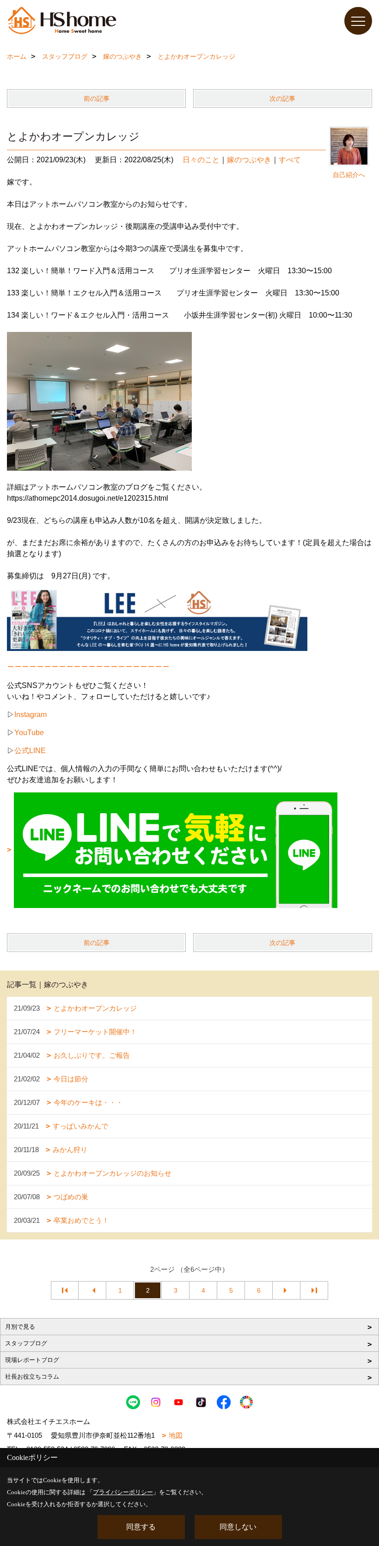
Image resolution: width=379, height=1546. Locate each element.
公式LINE (30, 751)
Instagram (30, 714)
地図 (176, 1435)
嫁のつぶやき (249, 160)
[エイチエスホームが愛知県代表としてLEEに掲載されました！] (157, 619)
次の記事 (282, 98)
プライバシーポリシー (123, 1492)
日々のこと (201, 160)
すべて (290, 160)
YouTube (29, 732)
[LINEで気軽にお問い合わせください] (172, 849)
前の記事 (97, 98)
